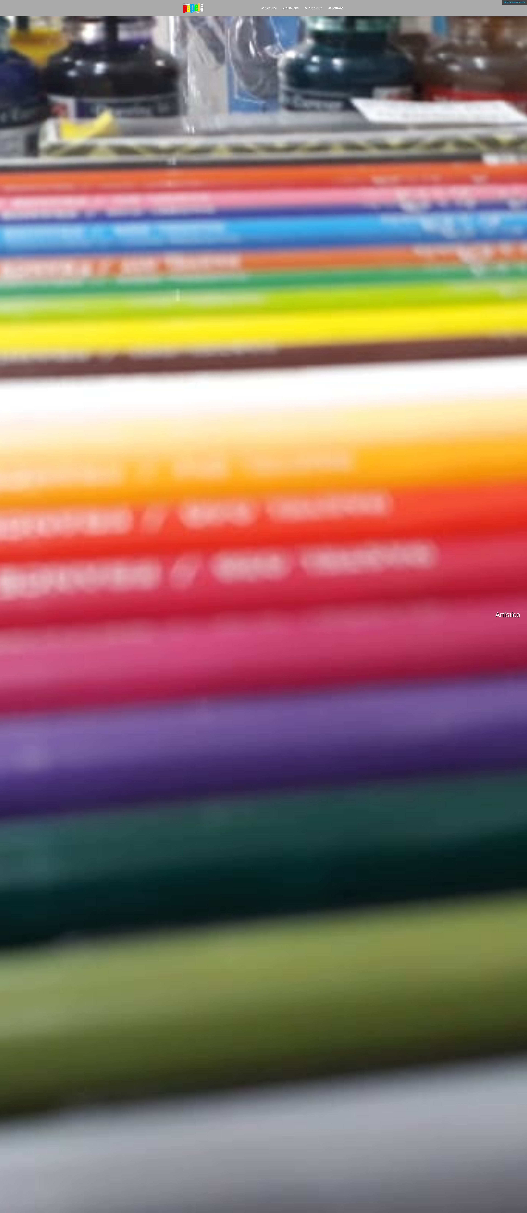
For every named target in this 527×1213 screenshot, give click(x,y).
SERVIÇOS (292, 8)
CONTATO (337, 8)
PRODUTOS (315, 8)
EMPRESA (270, 8)
